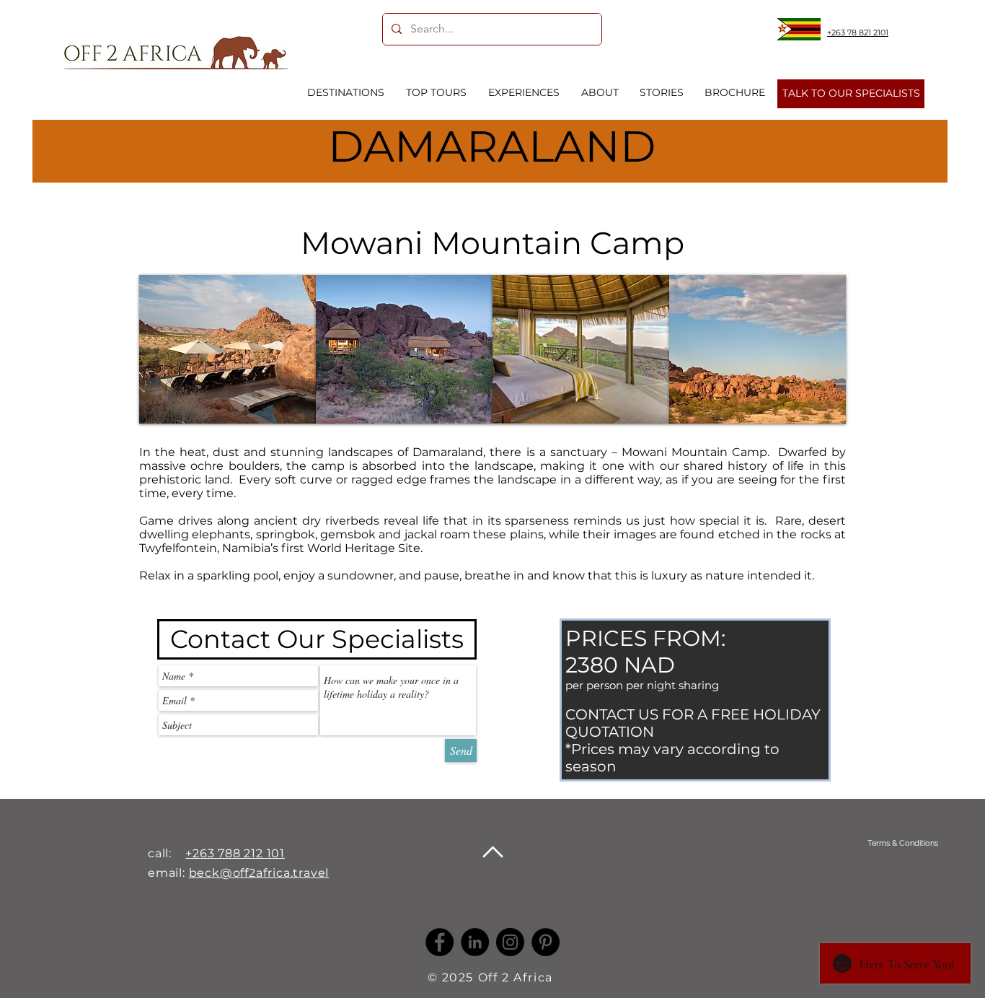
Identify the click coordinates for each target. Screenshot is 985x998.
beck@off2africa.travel (259, 873)
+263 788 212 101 (235, 853)
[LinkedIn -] (475, 942)
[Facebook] (439, 942)
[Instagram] (510, 942)
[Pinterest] (545, 942)
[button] (227, 349)
